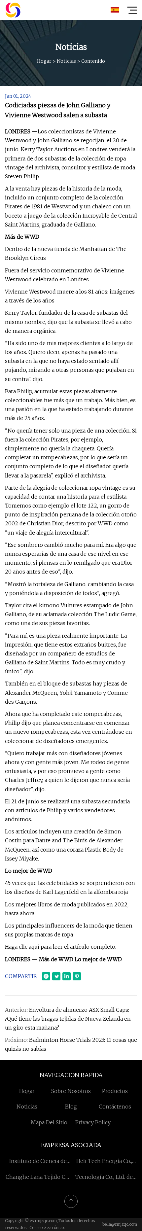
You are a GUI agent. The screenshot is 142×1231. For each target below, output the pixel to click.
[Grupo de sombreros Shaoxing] (13, 10)
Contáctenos (115, 1106)
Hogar (44, 61)
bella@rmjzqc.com (119, 1224)
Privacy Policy (93, 1122)
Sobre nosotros (71, 1091)
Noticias (66, 61)
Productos (115, 1091)
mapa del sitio (49, 1122)
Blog (71, 1106)
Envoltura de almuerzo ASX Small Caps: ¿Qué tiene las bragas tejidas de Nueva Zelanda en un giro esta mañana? (68, 1018)
